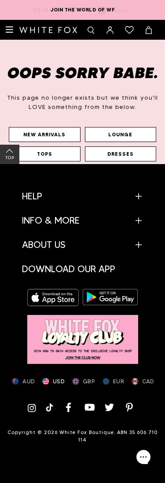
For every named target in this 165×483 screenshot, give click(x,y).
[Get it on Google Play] (110, 297)
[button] (82, 196)
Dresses (120, 154)
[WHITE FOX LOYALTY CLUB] (82, 335)
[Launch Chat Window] (143, 457)
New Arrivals (44, 134)
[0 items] (129, 30)
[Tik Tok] (50, 407)
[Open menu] (9, 30)
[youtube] (89, 407)
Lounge (120, 134)
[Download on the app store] (55, 297)
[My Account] (110, 30)
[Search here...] (90, 30)
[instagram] (34, 407)
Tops (44, 154)
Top (10, 158)
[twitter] (109, 407)
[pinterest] (129, 407)
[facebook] (69, 407)
